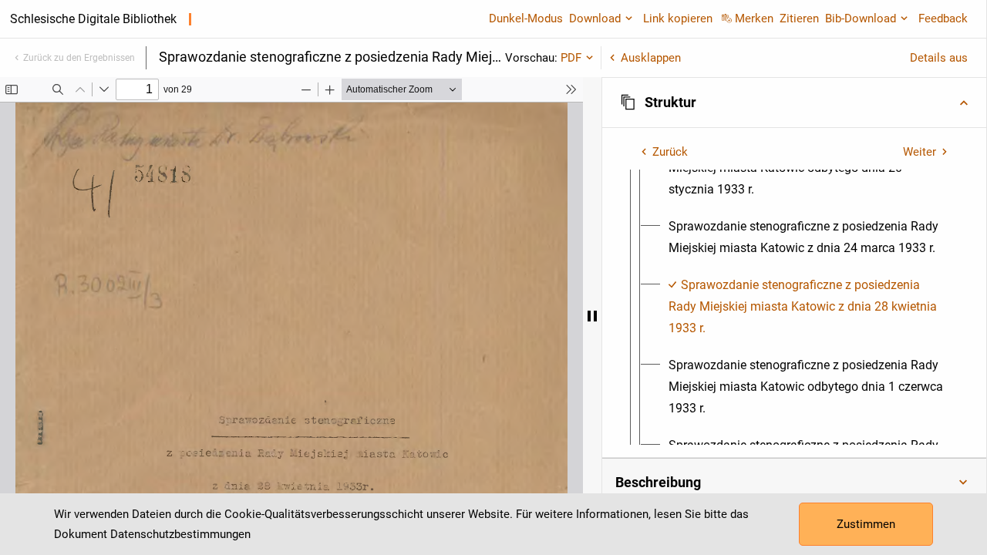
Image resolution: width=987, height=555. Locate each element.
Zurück (670, 152)
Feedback (943, 18)
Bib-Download (860, 18)
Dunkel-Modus (526, 18)
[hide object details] (592, 316)
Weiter (919, 152)
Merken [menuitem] (754, 18)
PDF (571, 58)
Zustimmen (866, 524)
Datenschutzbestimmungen (180, 534)
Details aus (939, 58)
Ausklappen (651, 58)
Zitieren (799, 18)
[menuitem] (808, 237)
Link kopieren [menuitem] (677, 18)
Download (595, 18)
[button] (794, 102)
